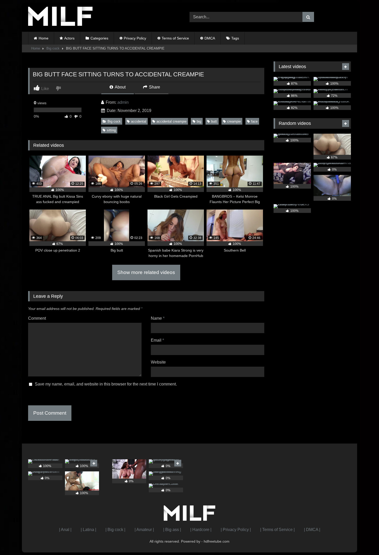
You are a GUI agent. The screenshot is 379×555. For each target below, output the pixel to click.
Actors (69, 38)
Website (158, 362)
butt (214, 121)
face (254, 121)
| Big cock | (115, 529)
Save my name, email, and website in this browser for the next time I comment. (106, 384)
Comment (37, 318)
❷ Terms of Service (173, 38)
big (199, 121)
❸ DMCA (207, 38)
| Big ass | (172, 529)
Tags (235, 38)
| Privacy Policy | (236, 529)
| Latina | (88, 529)
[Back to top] (363, 540)
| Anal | (65, 529)
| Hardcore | (200, 529)
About (120, 87)
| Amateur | (144, 529)
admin (123, 102)
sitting (111, 130)
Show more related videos (146, 272)
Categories (99, 38)
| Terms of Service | (277, 529)
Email (157, 340)
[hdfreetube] (60, 17)
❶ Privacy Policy (132, 38)
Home (43, 38)
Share (154, 87)
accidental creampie (171, 121)
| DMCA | (312, 529)
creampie (234, 121)
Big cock (53, 48)
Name (157, 318)
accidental (138, 121)
